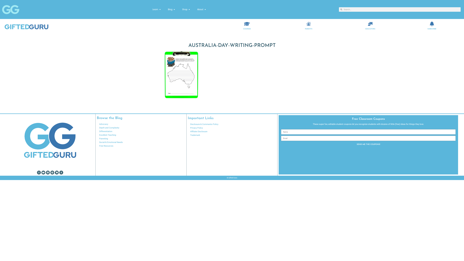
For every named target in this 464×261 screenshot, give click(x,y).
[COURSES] (247, 23)
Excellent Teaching (107, 135)
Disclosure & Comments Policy (204, 124)
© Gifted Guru (232, 178)
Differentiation (105, 131)
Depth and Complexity (109, 128)
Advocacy (103, 124)
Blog (170, 9)
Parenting (103, 138)
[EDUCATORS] (370, 23)
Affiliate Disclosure (198, 131)
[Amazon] (61, 172)
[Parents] (308, 23)
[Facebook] (48, 172)
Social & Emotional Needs (111, 142)
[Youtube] (43, 172)
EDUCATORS (370, 29)
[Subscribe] (432, 23)
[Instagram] (39, 172)
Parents (308, 29)
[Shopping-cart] (57, 172)
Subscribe (432, 29)
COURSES (247, 29)
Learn (155, 9)
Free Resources (106, 146)
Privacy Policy (196, 128)
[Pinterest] (52, 172)
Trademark (195, 135)
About (200, 9)
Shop (184, 9)
